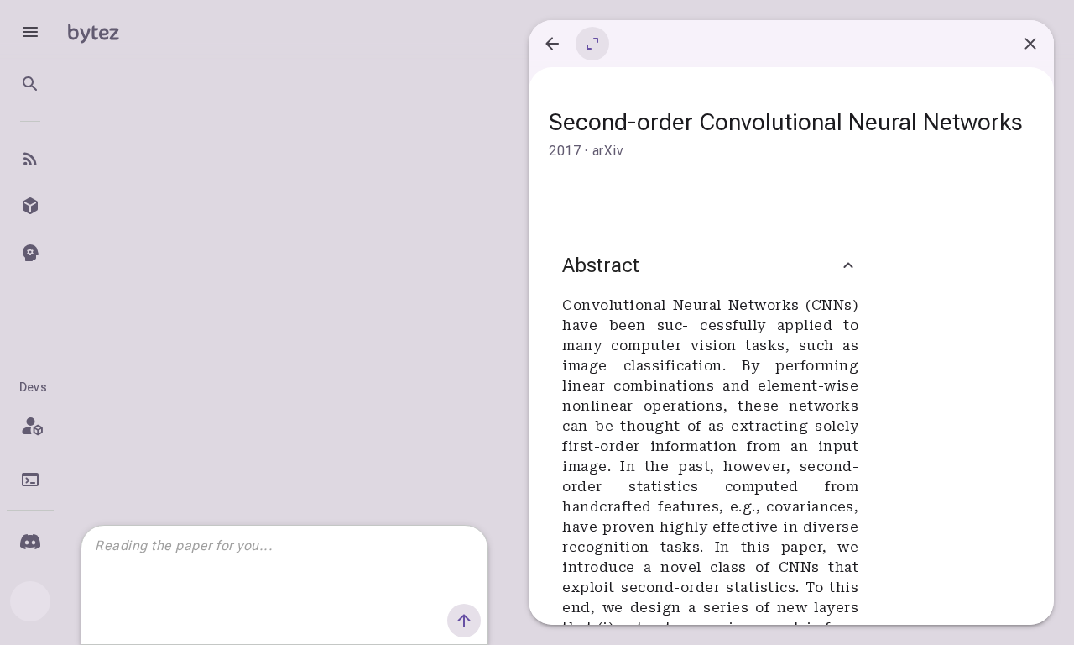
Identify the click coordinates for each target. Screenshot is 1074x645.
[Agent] (30, 252)
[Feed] (30, 158)
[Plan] (30, 425)
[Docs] (30, 479)
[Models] (30, 205)
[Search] (30, 84)
